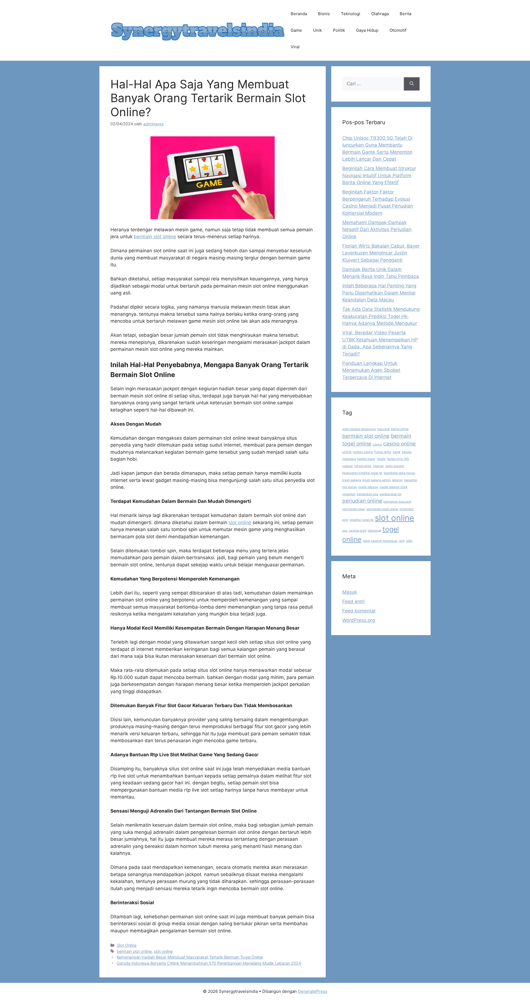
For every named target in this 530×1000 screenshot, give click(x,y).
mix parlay (349, 487)
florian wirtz (382, 452)
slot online (240, 522)
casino (377, 444)
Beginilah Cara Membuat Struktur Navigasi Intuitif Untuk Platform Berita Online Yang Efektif (379, 175)
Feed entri (353, 601)
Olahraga (380, 13)
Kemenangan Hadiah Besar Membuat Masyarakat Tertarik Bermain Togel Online (190, 957)
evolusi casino (363, 452)
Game (296, 30)
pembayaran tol (390, 494)
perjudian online (362, 501)
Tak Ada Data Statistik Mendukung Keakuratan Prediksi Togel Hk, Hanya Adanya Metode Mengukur (381, 316)
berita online (400, 429)
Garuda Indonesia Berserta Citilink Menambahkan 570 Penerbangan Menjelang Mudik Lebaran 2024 (209, 963)
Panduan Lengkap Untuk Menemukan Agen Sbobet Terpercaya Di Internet (371, 370)
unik (402, 541)
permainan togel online (382, 509)
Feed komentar (359, 611)
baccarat (383, 429)
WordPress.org (358, 620)
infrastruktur (363, 466)
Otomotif (397, 30)
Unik (317, 30)
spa (345, 530)
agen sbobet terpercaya (359, 429)
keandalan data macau (399, 473)
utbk (409, 541)
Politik (339, 30)
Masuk (349, 592)
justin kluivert (394, 466)
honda (381, 459)
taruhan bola (357, 530)
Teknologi (350, 13)
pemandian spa (367, 494)
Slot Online (126, 945)
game (396, 452)
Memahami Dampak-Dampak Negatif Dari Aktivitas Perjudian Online (377, 229)
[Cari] (412, 84)
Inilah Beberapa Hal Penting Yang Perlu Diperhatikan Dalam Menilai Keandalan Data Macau (379, 293)
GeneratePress (312, 991)
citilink (347, 452)
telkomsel (374, 530)
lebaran (397, 480)
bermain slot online (155, 236)
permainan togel (353, 509)
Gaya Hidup (367, 30)
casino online (399, 444)
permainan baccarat (397, 501)
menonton (410, 480)
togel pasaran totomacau (380, 541)
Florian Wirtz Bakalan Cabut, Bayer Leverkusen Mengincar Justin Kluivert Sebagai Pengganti (381, 253)
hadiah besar (366, 459)
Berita (405, 13)
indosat (347, 466)
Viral (295, 46)
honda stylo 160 (398, 459)
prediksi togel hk (361, 520)
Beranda (299, 13)
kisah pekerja (351, 480)
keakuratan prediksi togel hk (362, 473)
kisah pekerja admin (376, 480)
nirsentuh (348, 494)
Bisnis (324, 13)
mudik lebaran (368, 487)
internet (378, 466)
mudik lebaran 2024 (393, 487)
